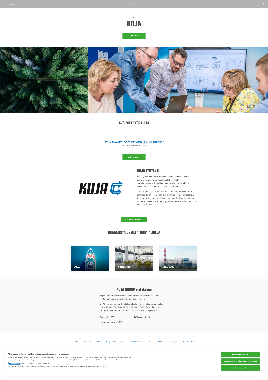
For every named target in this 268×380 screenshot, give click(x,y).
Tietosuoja (173, 342)
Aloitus (76, 342)
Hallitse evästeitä (188, 342)
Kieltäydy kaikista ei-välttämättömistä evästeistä (240, 361)
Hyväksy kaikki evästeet (240, 354)
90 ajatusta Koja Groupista (115, 342)
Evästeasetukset (240, 368)
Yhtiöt (98, 342)
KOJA (150, 342)
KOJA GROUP (134, 4)
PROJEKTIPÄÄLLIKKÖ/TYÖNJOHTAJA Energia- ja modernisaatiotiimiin (134, 142)
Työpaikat (87, 342)
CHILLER (161, 342)
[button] (264, 4)
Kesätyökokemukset (136, 342)
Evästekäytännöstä (14, 363)
